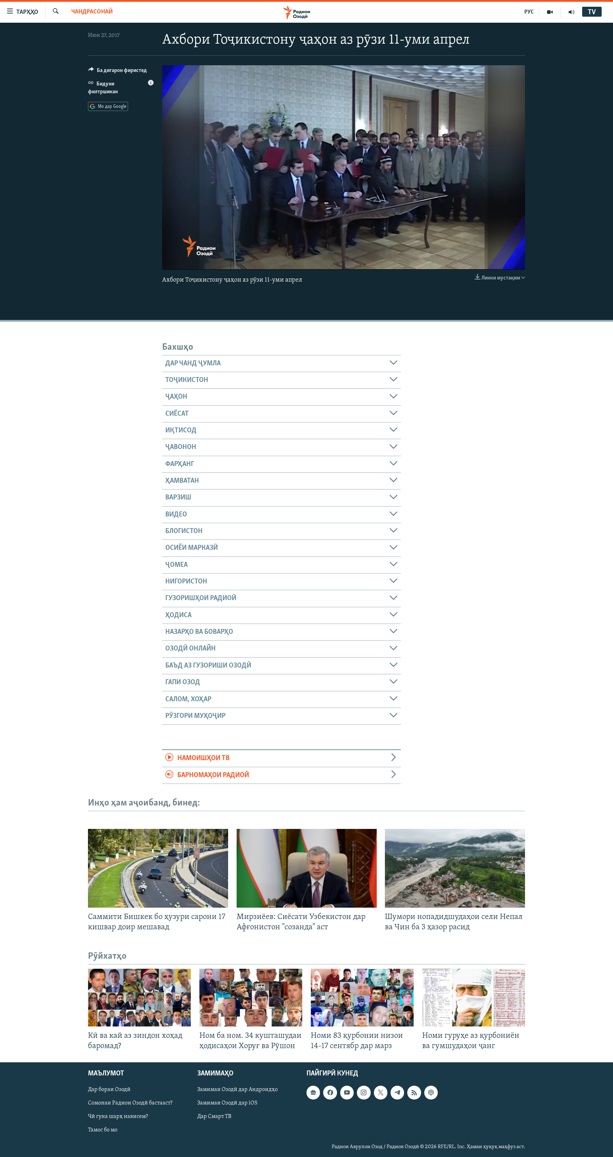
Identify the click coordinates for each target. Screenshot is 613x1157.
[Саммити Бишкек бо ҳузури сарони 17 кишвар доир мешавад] (158, 868)
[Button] (117, 72)
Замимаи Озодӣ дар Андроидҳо (237, 1090)
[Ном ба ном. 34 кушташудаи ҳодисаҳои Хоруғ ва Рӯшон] (250, 997)
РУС (529, 12)
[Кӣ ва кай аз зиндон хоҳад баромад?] (139, 997)
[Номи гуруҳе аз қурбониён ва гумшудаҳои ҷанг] (473, 997)
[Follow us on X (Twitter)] (380, 1093)
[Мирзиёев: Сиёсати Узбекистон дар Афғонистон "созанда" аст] (307, 868)
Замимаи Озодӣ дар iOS (227, 1103)
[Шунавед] (571, 12)
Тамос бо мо (102, 1130)
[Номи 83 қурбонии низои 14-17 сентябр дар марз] (362, 997)
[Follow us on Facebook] (330, 1093)
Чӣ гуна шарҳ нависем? (118, 1117)
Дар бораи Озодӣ (109, 1090)
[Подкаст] (431, 1093)
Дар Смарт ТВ (214, 1117)
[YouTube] (550, 12)
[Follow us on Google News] (313, 1093)
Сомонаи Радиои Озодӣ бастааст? (130, 1103)
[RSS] (414, 1093)
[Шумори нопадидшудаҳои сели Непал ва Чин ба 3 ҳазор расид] (455, 868)
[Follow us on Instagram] (363, 1093)
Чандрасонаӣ (92, 12)
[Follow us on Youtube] (347, 1093)
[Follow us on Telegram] (397, 1093)
